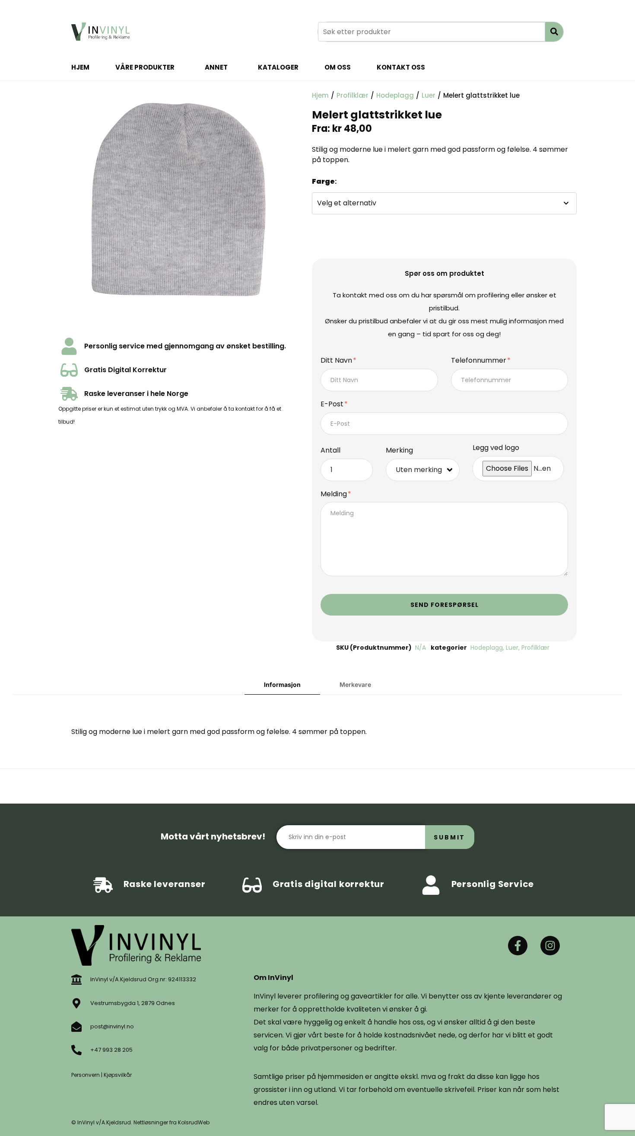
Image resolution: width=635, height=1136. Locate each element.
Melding (335, 494)
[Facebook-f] (517, 945)
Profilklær (352, 95)
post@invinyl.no (112, 1026)
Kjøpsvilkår (118, 1075)
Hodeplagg (395, 95)
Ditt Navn (337, 360)
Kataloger (278, 67)
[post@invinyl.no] (76, 1026)
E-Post (333, 404)
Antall (330, 450)
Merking (399, 450)
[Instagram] (550, 945)
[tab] (282, 685)
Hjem (80, 67)
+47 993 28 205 (111, 1050)
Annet (216, 67)
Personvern (85, 1075)
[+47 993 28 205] (76, 1050)
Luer (428, 95)
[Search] (554, 31)
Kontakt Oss (401, 67)
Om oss (337, 67)
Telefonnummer (479, 360)
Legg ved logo (496, 448)
